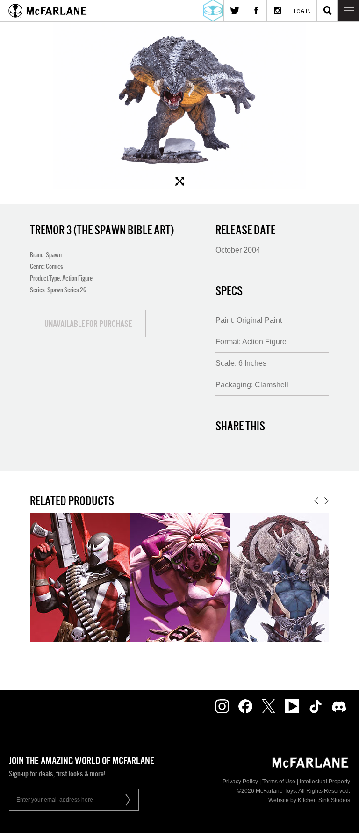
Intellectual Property (325, 781)
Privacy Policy (240, 781)
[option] (179, 105)
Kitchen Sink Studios (324, 800)
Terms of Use (278, 781)
